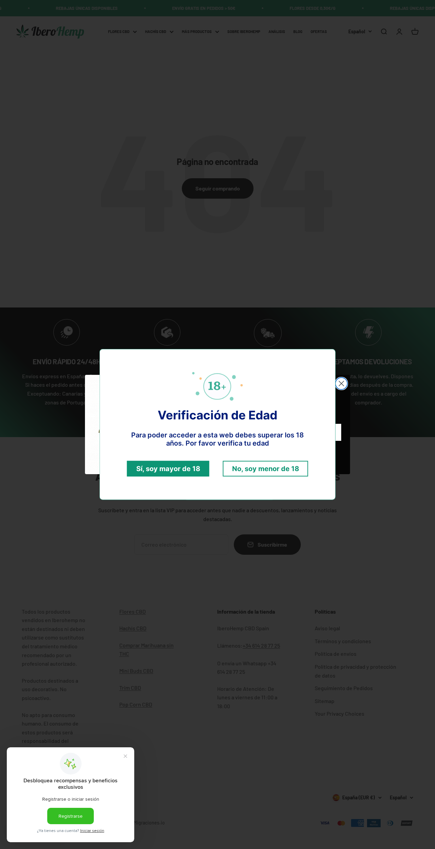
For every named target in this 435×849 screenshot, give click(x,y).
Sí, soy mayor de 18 (168, 469)
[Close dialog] (341, 383)
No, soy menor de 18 (265, 469)
